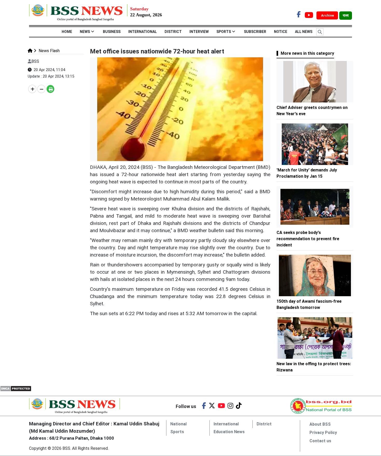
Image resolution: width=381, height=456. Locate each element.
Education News (229, 431)
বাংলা (346, 15)
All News (303, 32)
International (142, 32)
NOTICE (280, 32)
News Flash (49, 50)
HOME (67, 32)
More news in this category (307, 53)
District (173, 32)
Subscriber (255, 32)
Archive (328, 15)
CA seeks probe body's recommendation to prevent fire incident (308, 238)
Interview (199, 32)
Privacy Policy (323, 432)
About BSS (320, 424)
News (85, 32)
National (178, 424)
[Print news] (50, 89)
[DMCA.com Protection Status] (15, 388)
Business (112, 32)
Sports (223, 32)
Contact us (320, 440)
